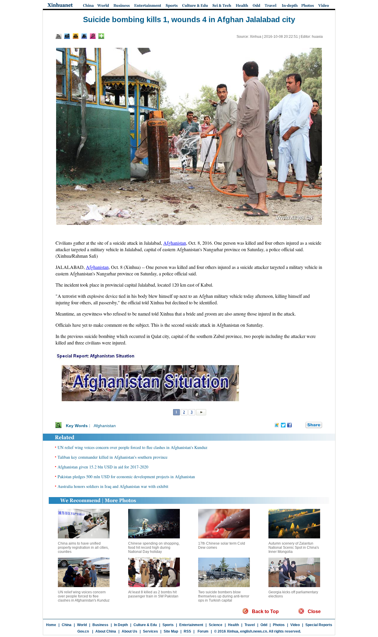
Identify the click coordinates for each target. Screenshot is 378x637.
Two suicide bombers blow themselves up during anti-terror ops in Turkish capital (223, 596)
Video (295, 625)
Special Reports (318, 625)
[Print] (76, 36)
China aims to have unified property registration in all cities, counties (83, 547)
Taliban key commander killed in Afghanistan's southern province (112, 457)
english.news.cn (253, 631)
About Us (129, 631)
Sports (168, 625)
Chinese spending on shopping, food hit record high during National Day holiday (154, 547)
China (66, 625)
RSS (187, 631)
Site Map (171, 631)
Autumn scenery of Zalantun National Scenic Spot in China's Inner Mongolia (293, 547)
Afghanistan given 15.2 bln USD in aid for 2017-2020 (103, 467)
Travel (250, 625)
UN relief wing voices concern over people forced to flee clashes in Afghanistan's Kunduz (132, 447)
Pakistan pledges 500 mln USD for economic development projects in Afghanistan (126, 476)
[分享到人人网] (301, 425)
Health (233, 625)
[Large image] (93, 36)
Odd (263, 625)
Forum (202, 631)
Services (150, 631)
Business (100, 625)
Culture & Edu (145, 625)
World (82, 625)
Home (51, 625)
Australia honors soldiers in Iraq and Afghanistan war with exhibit (113, 486)
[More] (101, 36)
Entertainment (191, 625)
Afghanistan (174, 243)
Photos (279, 625)
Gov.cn (83, 631)
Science (215, 625)
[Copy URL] (84, 36)
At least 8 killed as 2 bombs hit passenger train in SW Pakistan (153, 594)
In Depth (121, 625)
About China (105, 631)
